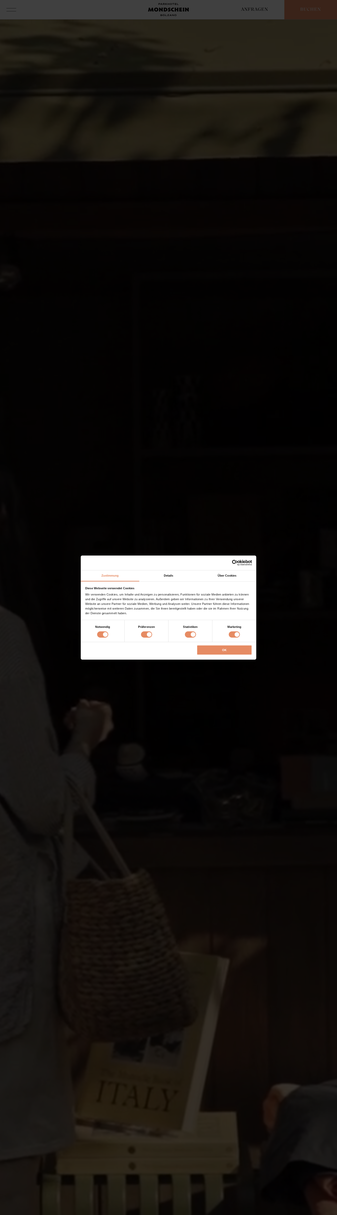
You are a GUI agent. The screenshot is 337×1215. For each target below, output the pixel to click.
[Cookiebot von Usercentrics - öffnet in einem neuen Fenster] (235, 563)
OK (224, 650)
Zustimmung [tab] (110, 575)
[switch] (146, 634)
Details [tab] (168, 575)
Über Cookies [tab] (227, 575)
